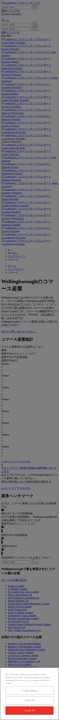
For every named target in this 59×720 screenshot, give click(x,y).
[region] (29, 693)
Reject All (29, 700)
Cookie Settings (29, 690)
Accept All (29, 710)
